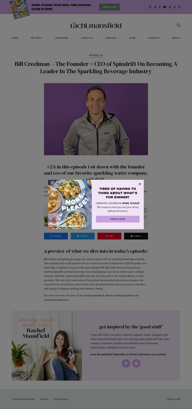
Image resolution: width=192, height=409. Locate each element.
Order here (117, 219)
